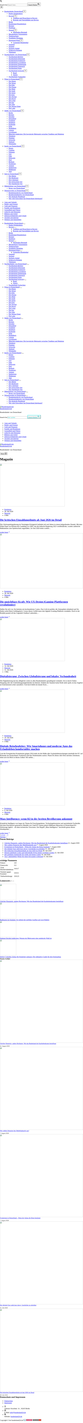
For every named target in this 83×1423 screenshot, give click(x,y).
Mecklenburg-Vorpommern (18, 244)
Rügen (11, 355)
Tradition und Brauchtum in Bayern (25, 229)
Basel (15, 281)
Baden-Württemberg (16, 225)
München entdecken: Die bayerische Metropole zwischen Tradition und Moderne (36, 341)
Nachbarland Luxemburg (17, 272)
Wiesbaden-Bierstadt (20, 243)
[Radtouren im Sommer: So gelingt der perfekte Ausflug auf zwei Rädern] (8, 918)
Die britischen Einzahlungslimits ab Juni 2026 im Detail (31, 519)
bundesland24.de (16, 1416)
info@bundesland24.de (18, 1412)
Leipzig (11, 337)
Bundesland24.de (6, 409)
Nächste (3, 837)
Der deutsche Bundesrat (17, 401)
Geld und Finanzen (10, 427)
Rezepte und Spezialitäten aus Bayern (26, 231)
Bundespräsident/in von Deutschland (21, 399)
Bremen (11, 237)
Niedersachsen (14, 246)
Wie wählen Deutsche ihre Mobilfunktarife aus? (20, 845)
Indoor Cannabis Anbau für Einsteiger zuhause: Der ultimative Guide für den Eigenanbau (30, 957)
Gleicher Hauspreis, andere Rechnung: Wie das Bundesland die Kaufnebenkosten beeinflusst (36, 843)
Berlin (11, 233)
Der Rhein (12, 289)
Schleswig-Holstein (15, 260)
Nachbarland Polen (15, 277)
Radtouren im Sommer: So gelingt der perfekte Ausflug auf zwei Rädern (24, 920)
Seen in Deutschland (11, 380)
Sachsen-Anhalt (14, 258)
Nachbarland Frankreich (17, 270)
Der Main (12, 297)
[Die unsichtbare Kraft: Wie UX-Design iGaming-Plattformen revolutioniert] (41, 588)
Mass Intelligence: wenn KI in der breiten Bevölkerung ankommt (36, 818)
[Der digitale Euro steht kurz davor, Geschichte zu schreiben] (41, 1304)
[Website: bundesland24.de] (5, 1414)
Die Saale (12, 299)
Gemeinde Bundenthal (20, 252)
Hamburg (12, 239)
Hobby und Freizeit (11, 425)
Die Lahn (12, 316)
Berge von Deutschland (17, 393)
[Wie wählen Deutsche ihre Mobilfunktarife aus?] (41, 1129)
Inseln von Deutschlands (12, 353)
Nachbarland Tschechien (17, 285)
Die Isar (11, 310)
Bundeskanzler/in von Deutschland (21, 397)
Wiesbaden (12, 351)
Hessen (11, 241)
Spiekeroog (12, 374)
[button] (1, 1)
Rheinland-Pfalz (14, 250)
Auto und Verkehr (10, 423)
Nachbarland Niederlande (17, 273)
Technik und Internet (11, 439)
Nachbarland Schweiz (16, 279)
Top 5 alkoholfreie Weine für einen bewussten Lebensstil (23, 856)
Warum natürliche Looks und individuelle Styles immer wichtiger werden (29, 853)
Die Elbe (12, 293)
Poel (10, 366)
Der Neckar (13, 304)
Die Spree (12, 301)
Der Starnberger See (15, 389)
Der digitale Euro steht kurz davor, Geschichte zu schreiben (24, 849)
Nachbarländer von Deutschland (15, 264)
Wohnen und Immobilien (12, 440)
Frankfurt (12, 328)
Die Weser (12, 291)
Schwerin (12, 347)
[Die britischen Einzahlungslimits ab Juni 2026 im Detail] (32, 506)
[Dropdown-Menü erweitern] (15, 227)
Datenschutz (8, 1401)
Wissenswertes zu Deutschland (14, 395)
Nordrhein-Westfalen (16, 248)
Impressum (8, 1403)
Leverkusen (13, 339)
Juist (10, 378)
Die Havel (12, 306)
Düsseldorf (12, 326)
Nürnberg (12, 343)
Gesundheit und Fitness (12, 431)
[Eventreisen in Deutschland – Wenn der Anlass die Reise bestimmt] (41, 1216)
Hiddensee (12, 376)
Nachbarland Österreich (17, 275)
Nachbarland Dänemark (17, 268)
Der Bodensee (13, 384)
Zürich (15, 283)
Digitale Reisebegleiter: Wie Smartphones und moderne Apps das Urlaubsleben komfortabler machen (36, 747)
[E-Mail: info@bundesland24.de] (5, 1411)
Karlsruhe (12, 331)
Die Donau (12, 295)
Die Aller (12, 312)
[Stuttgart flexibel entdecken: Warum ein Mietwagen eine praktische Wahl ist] (8, 936)
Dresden (11, 324)
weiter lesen (5, 532)
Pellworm (12, 364)
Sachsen (11, 256)
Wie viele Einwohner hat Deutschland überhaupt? (25, 403)
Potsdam (11, 345)
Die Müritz (12, 382)
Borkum (11, 368)
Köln (10, 333)
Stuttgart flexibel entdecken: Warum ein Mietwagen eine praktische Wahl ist (26, 938)
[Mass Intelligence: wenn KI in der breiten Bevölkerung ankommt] (32, 805)
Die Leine (12, 308)
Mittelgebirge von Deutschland (14, 391)
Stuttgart (11, 349)
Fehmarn (12, 359)
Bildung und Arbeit (11, 435)
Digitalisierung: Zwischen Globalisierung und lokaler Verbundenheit (38, 676)
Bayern (11, 227)
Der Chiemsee (13, 386)
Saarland (12, 254)
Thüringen (12, 262)
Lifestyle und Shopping (12, 433)
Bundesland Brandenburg (17, 235)
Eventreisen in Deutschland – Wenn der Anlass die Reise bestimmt (27, 847)
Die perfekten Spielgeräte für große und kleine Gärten (22, 855)
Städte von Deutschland (12, 318)
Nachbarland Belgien (16, 266)
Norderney (12, 370)
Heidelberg (12, 335)
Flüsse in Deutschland (11, 287)
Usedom (11, 357)
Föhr (10, 362)
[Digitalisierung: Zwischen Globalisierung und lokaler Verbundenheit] (32, 660)
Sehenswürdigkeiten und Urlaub (15, 437)
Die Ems (12, 302)
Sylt (10, 360)
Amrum (11, 372)
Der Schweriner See (15, 388)
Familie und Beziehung (12, 429)
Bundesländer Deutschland (13, 223)
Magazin (7, 513)
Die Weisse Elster (15, 314)
